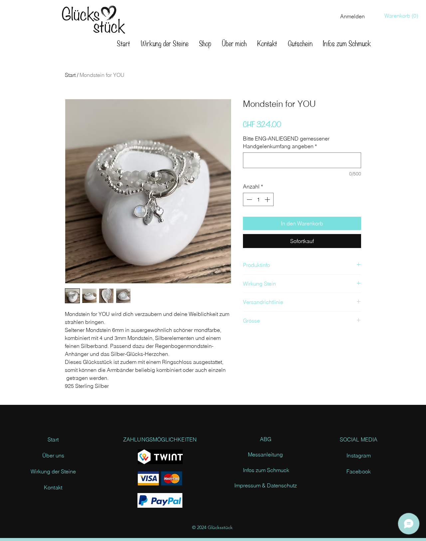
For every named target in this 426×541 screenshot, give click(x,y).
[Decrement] (248, 199)
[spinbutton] (258, 199)
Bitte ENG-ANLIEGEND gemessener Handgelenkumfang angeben (286, 142)
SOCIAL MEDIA (359, 439)
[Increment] (268, 199)
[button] (402, 16)
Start (70, 75)
